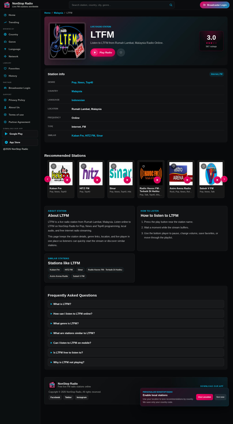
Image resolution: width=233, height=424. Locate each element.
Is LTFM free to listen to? (68, 352)
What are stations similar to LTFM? (74, 333)
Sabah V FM (207, 188)
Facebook (55, 397)
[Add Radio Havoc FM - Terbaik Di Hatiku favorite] (144, 166)
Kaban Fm (78, 135)
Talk (146, 195)
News (81, 82)
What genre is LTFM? (66, 323)
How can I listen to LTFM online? (72, 313)
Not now (220, 397)
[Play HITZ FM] (97, 180)
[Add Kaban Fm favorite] (53, 166)
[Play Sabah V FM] (217, 180)
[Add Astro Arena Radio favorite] (174, 166)
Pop (74, 82)
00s (162, 195)
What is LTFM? (62, 303)
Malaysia (58, 13)
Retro (189, 192)
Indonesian (78, 100)
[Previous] (47, 179)
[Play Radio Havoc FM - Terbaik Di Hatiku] (157, 180)
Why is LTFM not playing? (68, 362)
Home (47, 13)
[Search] (171, 5)
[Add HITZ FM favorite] (83, 166)
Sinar (100, 135)
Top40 (89, 82)
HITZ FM (90, 135)
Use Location (204, 397)
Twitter (68, 397)
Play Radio (106, 52)
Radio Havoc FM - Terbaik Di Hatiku (150, 190)
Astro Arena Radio (180, 188)
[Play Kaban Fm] (67, 180)
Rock (172, 192)
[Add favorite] (121, 52)
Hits (129, 192)
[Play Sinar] (127, 180)
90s (157, 195)
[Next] (224, 179)
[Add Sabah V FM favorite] (204, 166)
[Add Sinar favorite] (113, 166)
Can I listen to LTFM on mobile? (72, 342)
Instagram (82, 397)
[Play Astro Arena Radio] (187, 180)
